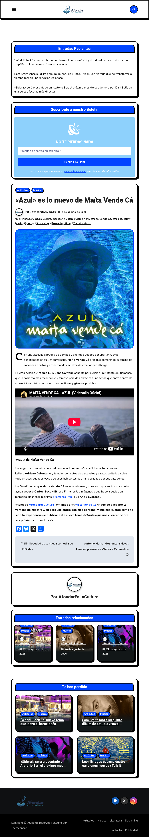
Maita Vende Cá (85, 505)
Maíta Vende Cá (101, 219)
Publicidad (131, 830)
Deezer (58, 219)
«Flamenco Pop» (63, 497)
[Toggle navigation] (14, 9)
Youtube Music (82, 223)
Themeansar (19, 828)
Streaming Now (61, 223)
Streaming (42, 223)
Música (37, 190)
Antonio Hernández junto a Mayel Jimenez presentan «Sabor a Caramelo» (102, 546)
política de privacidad (75, 171)
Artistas (25, 219)
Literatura (116, 821)
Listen (69, 219)
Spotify (29, 223)
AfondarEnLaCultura (43, 211)
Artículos (22, 190)
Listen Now (82, 219)
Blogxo (57, 823)
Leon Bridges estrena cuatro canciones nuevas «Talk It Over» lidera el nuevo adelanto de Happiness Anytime (105, 767)
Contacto (116, 830)
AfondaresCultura (41, 505)
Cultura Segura (42, 219)
